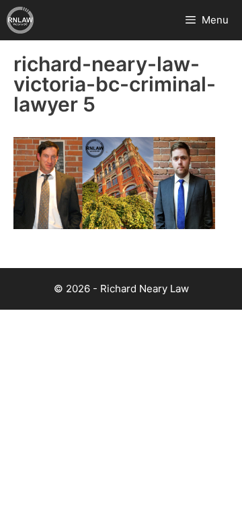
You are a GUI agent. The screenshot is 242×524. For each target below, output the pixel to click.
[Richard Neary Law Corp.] (20, 20)
